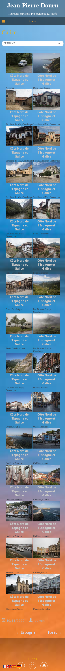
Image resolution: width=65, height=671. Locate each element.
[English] (9, 666)
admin (40, 620)
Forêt (55, 632)
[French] (5, 666)
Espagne (25, 632)
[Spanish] (14, 666)
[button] (33, 43)
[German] (19, 666)
